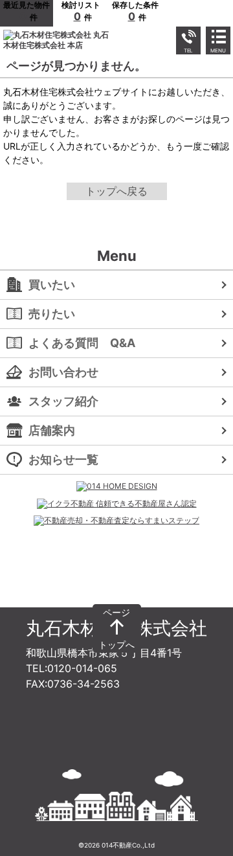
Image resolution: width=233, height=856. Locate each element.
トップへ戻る (116, 191)
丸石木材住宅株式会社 (116, 628)
